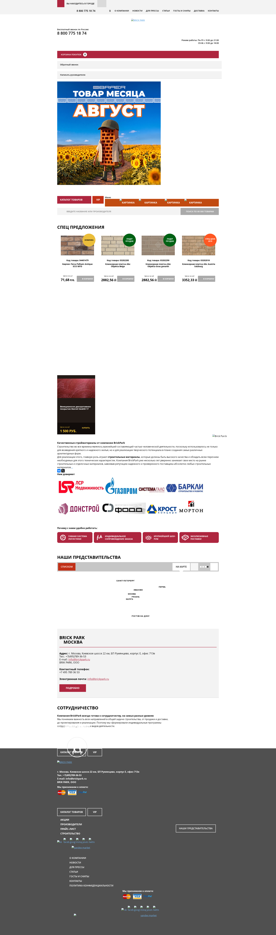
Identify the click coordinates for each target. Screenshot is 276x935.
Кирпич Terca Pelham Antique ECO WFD (77, 265)
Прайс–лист (68, 829)
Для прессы (152, 10)
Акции (64, 819)
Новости (137, 10)
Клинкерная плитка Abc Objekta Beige (117, 265)
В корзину (87, 278)
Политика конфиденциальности (91, 885)
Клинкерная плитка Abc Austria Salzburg (198, 265)
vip (98, 199)
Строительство (70, 833)
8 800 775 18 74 (86, 11)
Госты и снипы (181, 10)
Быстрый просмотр (77, 252)
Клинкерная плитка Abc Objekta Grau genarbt (158, 265)
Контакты (213, 10)
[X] (63, 470)
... (72, 467)
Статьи (166, 10)
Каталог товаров (71, 812)
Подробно (72, 688)
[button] (126, 594)
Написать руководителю (72, 74)
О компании (122, 10)
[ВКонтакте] (59, 470)
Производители (71, 824)
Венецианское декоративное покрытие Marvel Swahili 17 (75, 407)
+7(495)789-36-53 (76, 656)
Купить (86, 427)
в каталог (78, 361)
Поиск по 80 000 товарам (200, 211)
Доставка (199, 10)
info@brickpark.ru (79, 659)
